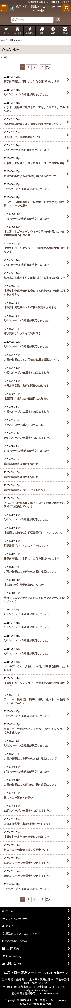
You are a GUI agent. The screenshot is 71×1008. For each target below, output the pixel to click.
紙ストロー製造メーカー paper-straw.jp (38, 8)
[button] (4, 8)
